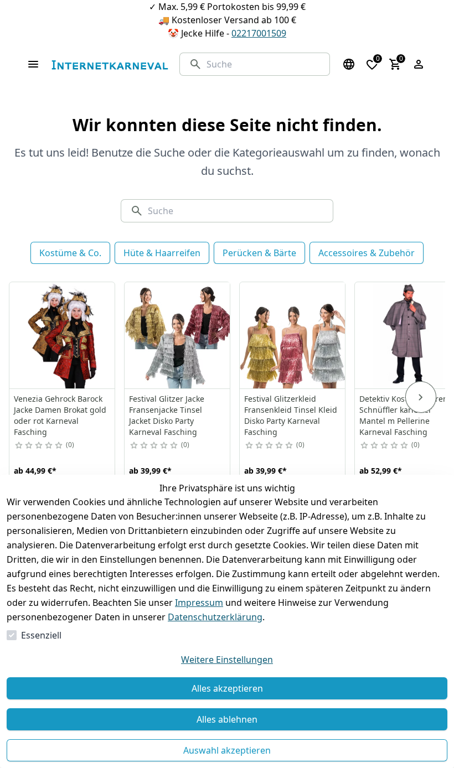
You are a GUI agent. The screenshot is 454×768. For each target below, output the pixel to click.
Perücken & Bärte (259, 253)
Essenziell (41, 635)
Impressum (199, 602)
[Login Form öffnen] (418, 64)
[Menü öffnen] (33, 64)
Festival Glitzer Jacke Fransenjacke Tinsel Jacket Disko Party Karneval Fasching (166, 415)
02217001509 (258, 33)
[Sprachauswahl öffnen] (349, 64)
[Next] (420, 397)
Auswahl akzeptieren (227, 750)
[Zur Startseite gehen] (110, 64)
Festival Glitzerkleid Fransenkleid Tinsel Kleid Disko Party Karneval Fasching (290, 415)
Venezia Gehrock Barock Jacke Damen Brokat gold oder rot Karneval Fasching (60, 415)
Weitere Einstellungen (227, 659)
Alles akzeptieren (227, 688)
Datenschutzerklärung (215, 617)
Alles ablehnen (227, 719)
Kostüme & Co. (70, 253)
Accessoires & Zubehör (366, 253)
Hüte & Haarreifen (161, 253)
